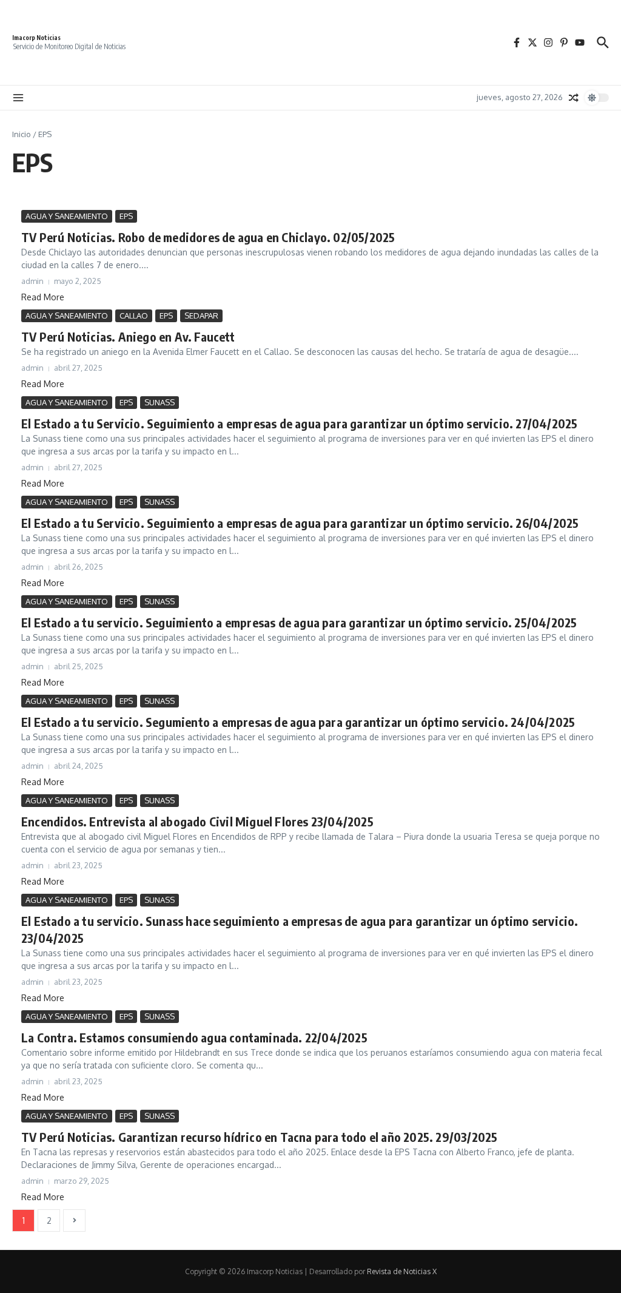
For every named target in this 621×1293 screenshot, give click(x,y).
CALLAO (133, 315)
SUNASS (159, 402)
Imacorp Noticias (36, 37)
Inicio (21, 134)
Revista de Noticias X (402, 1271)
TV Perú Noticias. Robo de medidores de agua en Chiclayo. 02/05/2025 (208, 237)
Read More (42, 297)
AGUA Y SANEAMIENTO (66, 216)
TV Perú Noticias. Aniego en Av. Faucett (128, 336)
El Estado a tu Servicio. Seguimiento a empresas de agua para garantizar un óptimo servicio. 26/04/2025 (300, 522)
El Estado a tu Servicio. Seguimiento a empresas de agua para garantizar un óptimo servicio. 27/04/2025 (299, 423)
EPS (126, 216)
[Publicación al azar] (574, 98)
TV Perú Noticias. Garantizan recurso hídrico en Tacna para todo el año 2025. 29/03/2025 (259, 1136)
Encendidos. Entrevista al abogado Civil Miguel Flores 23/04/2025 (197, 821)
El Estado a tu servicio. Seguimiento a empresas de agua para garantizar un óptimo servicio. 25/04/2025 (299, 622)
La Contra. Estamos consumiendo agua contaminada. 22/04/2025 (194, 1037)
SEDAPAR (201, 315)
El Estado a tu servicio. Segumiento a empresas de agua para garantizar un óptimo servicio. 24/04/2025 (298, 721)
